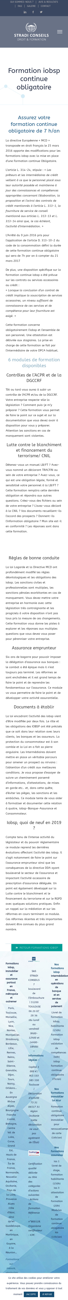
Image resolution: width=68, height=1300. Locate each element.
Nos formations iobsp (57, 968)
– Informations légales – (35, 1055)
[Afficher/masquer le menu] (60, 31)
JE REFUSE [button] (47, 1294)
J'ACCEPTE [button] (31, 1294)
